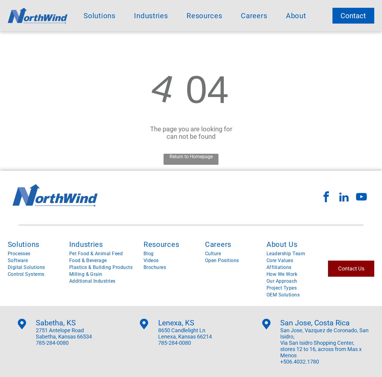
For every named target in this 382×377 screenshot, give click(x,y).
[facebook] (326, 198)
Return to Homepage (191, 156)
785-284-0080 (52, 343)
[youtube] (361, 198)
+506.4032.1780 (299, 361)
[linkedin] (344, 198)
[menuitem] (99, 16)
